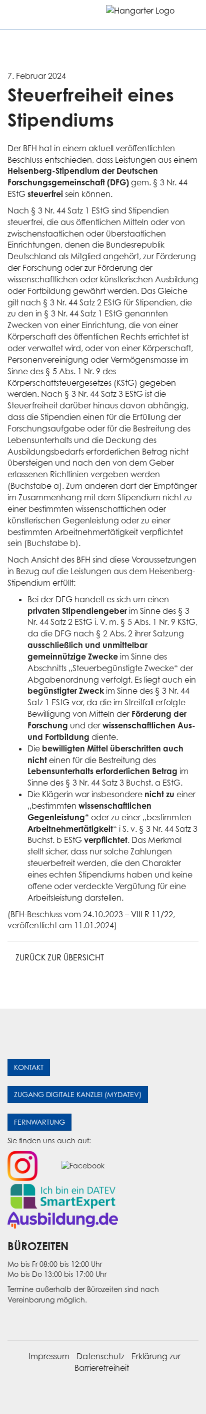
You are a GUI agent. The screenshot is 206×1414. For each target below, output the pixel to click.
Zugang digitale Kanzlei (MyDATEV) (78, 1094)
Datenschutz (100, 1356)
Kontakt (29, 1067)
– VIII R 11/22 (149, 914)
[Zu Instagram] (23, 1165)
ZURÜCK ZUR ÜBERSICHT (59, 957)
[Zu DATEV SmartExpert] (63, 1195)
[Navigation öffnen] (16, 15)
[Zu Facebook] (83, 1165)
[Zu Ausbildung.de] (63, 1219)
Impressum (49, 1356)
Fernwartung (39, 1122)
